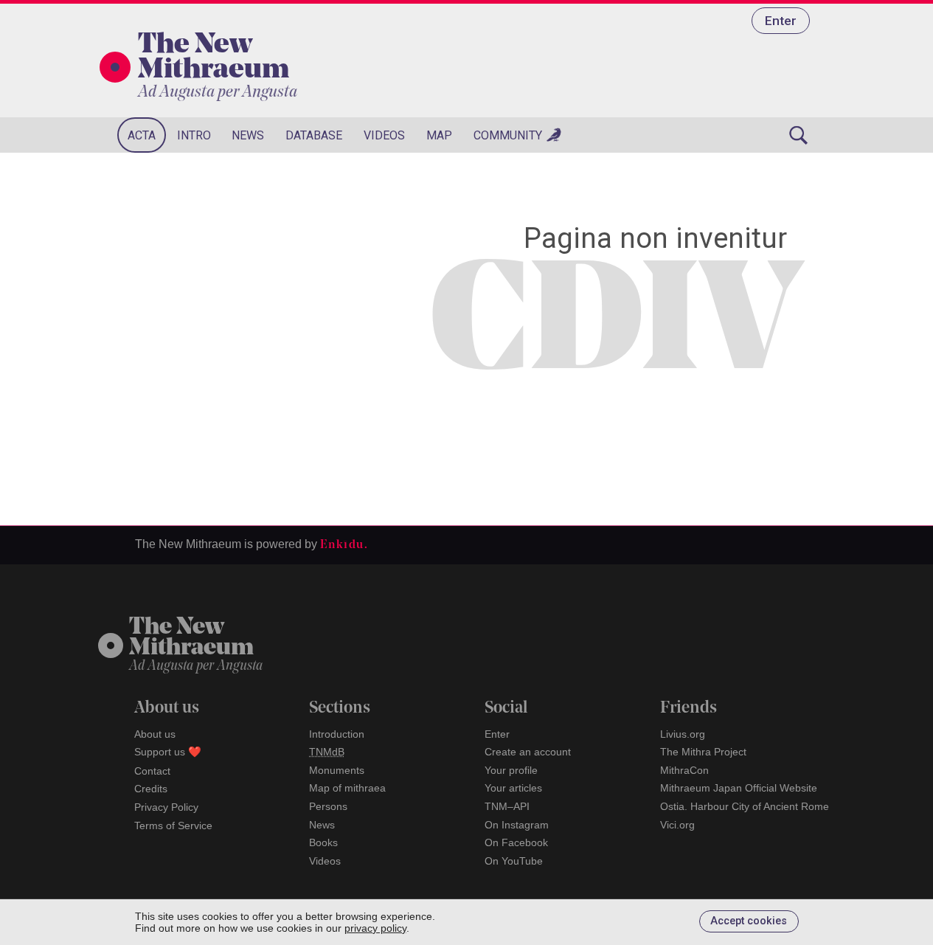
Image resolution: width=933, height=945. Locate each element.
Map (439, 135)
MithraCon (684, 770)
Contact (152, 771)
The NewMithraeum (191, 638)
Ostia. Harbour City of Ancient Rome (744, 806)
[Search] (798, 135)
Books (323, 842)
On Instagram (517, 825)
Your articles (513, 788)
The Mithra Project (703, 752)
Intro (194, 135)
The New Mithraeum (213, 58)
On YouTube (514, 861)
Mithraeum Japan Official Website (738, 788)
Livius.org (682, 734)
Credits (150, 789)
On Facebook (516, 842)
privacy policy (375, 928)
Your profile (511, 770)
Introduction (336, 734)
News (248, 135)
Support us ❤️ (167, 752)
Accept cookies (748, 921)
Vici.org (677, 825)
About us (155, 734)
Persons (328, 806)
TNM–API (507, 806)
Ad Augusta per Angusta (217, 92)
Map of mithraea (347, 788)
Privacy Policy (166, 807)
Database (313, 135)
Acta (142, 135)
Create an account (528, 752)
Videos (384, 135)
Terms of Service (173, 825)
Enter (781, 20)
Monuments (336, 770)
